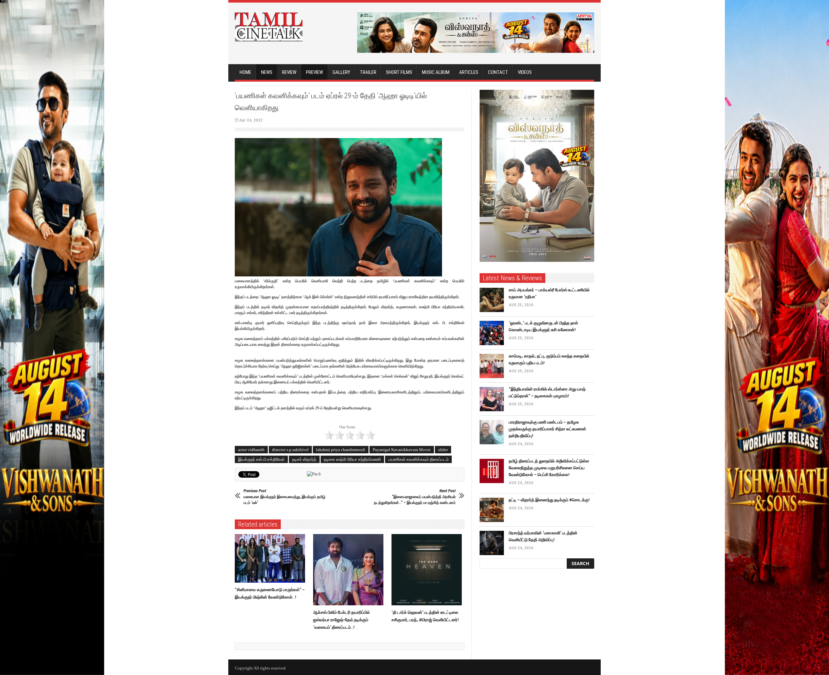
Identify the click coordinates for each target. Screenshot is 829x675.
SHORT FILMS (399, 72)
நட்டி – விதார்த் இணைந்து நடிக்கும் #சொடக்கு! (549, 499)
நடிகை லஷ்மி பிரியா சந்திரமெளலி (352, 459)
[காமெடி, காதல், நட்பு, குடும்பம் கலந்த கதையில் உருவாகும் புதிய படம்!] (492, 366)
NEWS (266, 72)
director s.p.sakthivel (290, 449)
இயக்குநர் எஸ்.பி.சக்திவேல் (261, 459)
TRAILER (368, 72)
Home (245, 72)
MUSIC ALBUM (435, 72)
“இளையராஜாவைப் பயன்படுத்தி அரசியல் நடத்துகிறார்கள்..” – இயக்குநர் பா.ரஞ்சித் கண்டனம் (415, 496)
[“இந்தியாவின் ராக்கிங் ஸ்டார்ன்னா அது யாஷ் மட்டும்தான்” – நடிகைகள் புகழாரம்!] (492, 399)
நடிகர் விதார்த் (304, 459)
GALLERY (341, 72)
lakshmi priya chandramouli (340, 449)
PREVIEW (314, 72)
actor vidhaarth (251, 449)
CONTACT (498, 72)
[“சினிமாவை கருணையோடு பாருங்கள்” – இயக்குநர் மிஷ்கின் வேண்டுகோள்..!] (271, 558)
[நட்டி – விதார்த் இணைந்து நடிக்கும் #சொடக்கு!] (492, 510)
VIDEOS (525, 72)
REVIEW (289, 72)
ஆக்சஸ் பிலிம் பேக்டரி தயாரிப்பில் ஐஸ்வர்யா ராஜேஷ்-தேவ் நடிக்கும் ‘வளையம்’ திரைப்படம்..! (341, 620)
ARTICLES (468, 72)
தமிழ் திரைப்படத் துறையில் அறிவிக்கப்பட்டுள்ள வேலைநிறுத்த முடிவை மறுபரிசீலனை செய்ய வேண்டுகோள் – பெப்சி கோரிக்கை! (549, 468)
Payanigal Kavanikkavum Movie (402, 449)
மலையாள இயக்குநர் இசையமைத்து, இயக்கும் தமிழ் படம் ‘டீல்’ (284, 496)
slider (443, 449)
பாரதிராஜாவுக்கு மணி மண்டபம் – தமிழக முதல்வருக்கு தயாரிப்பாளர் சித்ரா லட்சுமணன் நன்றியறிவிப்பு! (547, 429)
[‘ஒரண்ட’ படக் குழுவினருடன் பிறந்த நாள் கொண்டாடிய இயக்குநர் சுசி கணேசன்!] (492, 333)
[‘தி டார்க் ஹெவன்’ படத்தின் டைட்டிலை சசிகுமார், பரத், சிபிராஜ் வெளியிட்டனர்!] (428, 569)
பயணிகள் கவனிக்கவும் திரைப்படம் (418, 459)
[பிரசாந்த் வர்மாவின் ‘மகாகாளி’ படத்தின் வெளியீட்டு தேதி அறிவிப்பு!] (492, 543)
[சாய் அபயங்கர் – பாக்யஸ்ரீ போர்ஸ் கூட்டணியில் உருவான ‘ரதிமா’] (492, 300)
